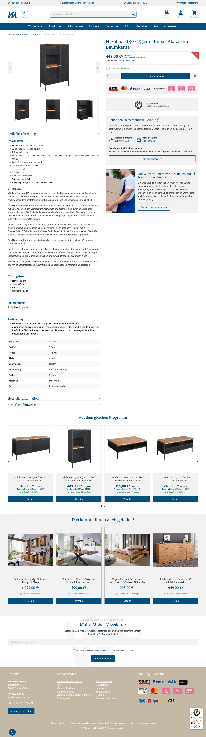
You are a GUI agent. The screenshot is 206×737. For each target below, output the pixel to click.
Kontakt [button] (13, 674)
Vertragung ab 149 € (137, 3)
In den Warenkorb (156, 76)
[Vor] (197, 462)
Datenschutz (102, 685)
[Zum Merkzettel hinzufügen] (195, 76)
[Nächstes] (98, 67)
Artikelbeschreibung (22, 134)
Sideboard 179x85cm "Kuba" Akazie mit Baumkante (30, 479)
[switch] (197, 726)
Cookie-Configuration (106, 698)
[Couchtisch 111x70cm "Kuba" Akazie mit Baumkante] (127, 448)
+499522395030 (16, 694)
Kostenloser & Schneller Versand (78, 3)
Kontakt (100, 695)
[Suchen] (133, 14)
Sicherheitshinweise (22, 405)
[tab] (22, 111)
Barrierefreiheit (103, 691)
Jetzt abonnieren (103, 658)
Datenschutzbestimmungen (104, 651)
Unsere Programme (188, 3)
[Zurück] (8, 462)
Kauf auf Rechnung (20, 3)
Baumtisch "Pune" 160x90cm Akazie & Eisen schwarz (78, 581)
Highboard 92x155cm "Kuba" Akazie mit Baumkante (78, 479)
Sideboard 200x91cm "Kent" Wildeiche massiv (175, 581)
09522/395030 (122, 141)
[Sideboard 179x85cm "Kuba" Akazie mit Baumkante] (30, 448)
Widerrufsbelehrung (66, 688)
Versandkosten (128, 60)
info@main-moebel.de (18, 697)
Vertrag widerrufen (21, 711)
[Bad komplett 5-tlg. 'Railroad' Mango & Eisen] (30, 550)
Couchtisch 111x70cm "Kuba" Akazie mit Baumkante (127, 479)
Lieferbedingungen (66, 691)
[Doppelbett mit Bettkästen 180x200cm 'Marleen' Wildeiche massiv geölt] (127, 550)
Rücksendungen (104, 681)
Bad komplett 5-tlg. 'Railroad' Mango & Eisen (30, 581)
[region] (54, 82)
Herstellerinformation (23, 398)
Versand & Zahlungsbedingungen (73, 695)
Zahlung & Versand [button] (151, 674)
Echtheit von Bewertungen (69, 681)
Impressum (101, 688)
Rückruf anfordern (152, 159)
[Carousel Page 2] (104, 506)
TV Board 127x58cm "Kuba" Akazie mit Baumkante (175, 479)
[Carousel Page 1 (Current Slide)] (101, 506)
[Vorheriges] (10, 67)
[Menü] (201, 709)
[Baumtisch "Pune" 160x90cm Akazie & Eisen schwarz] (78, 550)
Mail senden (149, 141)
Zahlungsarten (64, 698)
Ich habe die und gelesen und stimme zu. (105, 651)
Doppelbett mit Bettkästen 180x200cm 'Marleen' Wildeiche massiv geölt (127, 581)
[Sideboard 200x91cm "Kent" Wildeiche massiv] (175, 550)
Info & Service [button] (66, 674)
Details (30, 499)
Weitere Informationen (154, 207)
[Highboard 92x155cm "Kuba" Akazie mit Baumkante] (78, 448)
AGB (88, 651)
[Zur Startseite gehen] (19, 14)
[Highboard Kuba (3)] (54, 67)
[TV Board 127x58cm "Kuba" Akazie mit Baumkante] (175, 448)
